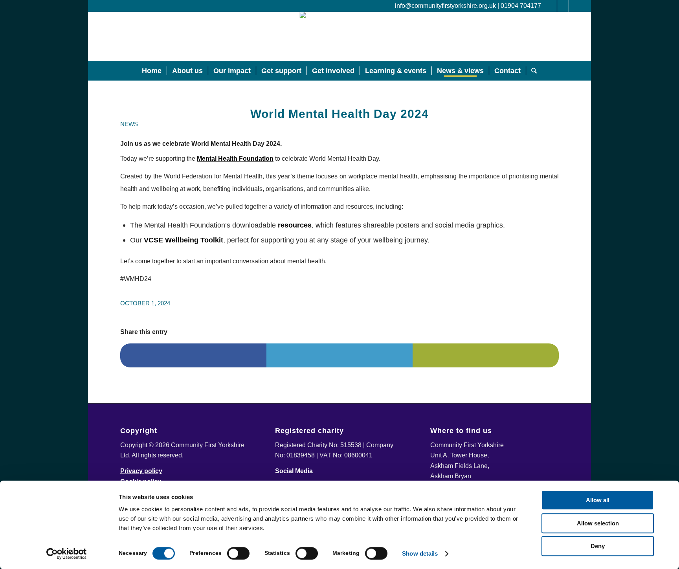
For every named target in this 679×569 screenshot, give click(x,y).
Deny (598, 546)
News (129, 124)
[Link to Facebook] (563, 6)
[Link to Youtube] (575, 6)
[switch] (238, 553)
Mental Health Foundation (235, 158)
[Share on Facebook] (193, 355)
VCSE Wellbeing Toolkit (183, 240)
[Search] (534, 71)
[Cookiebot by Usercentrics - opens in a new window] (66, 554)
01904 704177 (521, 5)
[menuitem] (152, 71)
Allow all (597, 500)
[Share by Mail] (486, 355)
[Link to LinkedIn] (551, 6)
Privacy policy (141, 471)
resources (295, 225)
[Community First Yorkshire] (339, 36)
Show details (420, 553)
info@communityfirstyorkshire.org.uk (445, 5)
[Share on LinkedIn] (339, 355)
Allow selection (598, 523)
